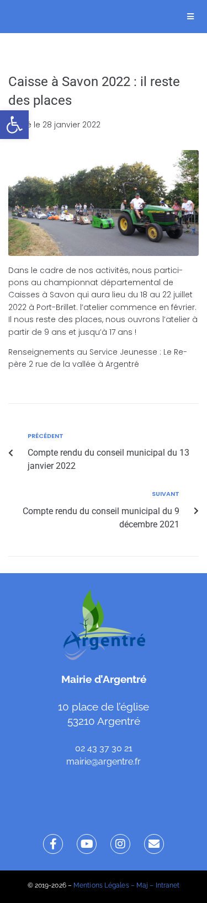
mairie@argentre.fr (103, 761)
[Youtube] (87, 844)
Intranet (168, 885)
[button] (14, 124)
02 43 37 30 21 (103, 748)
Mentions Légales (101, 885)
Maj (142, 885)
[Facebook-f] (53, 844)
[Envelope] (154, 844)
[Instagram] (120, 844)
